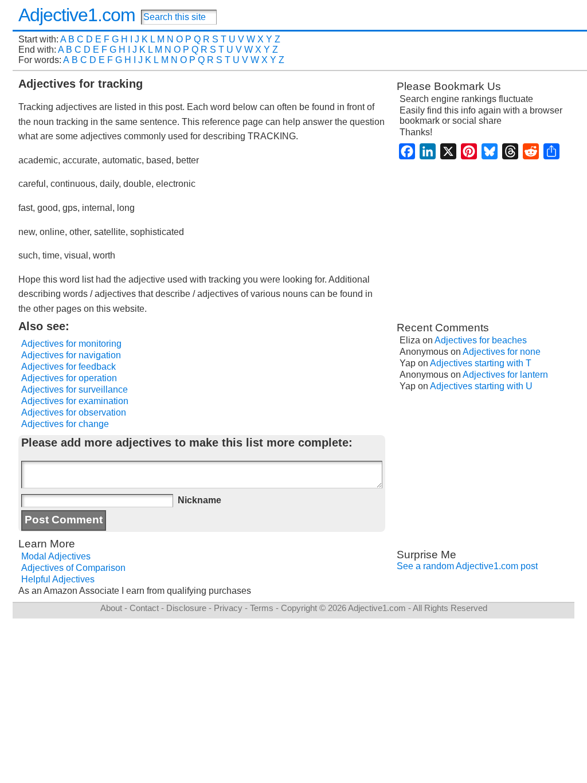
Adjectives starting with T (480, 363)
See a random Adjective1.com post (467, 566)
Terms (261, 608)
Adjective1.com (76, 15)
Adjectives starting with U (481, 386)
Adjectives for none (502, 352)
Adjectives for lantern (505, 374)
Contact (144, 608)
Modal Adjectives (56, 556)
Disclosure (186, 608)
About (111, 608)
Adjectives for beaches (481, 340)
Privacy (228, 608)
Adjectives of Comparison (73, 568)
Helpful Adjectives (58, 579)
